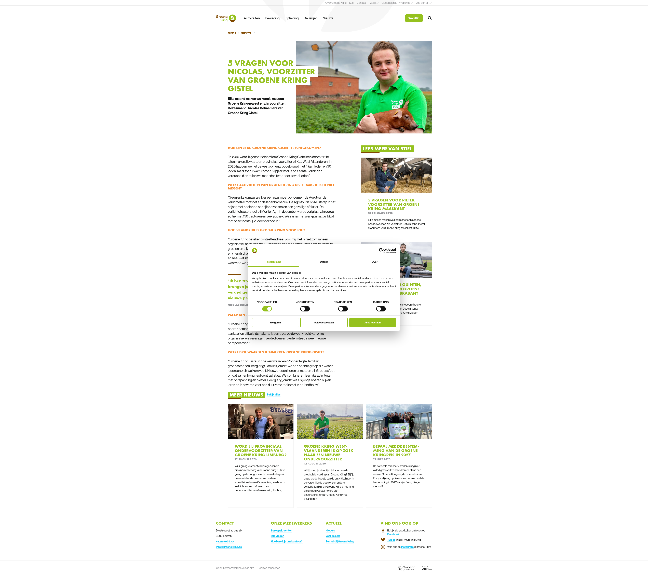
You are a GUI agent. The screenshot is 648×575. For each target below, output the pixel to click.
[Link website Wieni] (427, 568)
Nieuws (328, 18)
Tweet (391, 539)
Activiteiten (252, 18)
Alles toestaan (372, 322)
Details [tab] (324, 261)
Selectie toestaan (324, 322)
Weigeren (275, 322)
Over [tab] (374, 261)
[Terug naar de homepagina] (226, 18)
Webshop (405, 2)
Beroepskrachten (281, 530)
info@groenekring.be (229, 547)
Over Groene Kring (336, 2)
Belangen (311, 18)
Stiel (351, 2)
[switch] (305, 308)
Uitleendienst (389, 2)
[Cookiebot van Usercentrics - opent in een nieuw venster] (381, 250)
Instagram (407, 547)
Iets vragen (277, 536)
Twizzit (372, 2)
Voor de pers (333, 536)
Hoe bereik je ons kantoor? (287, 541)
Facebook (393, 534)
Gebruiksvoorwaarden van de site (235, 568)
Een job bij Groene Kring (340, 541)
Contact (361, 2)
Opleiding (292, 18)
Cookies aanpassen (269, 568)
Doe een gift (422, 2)
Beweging (272, 18)
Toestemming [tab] (273, 261)
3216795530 (226, 541)
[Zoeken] (430, 18)
